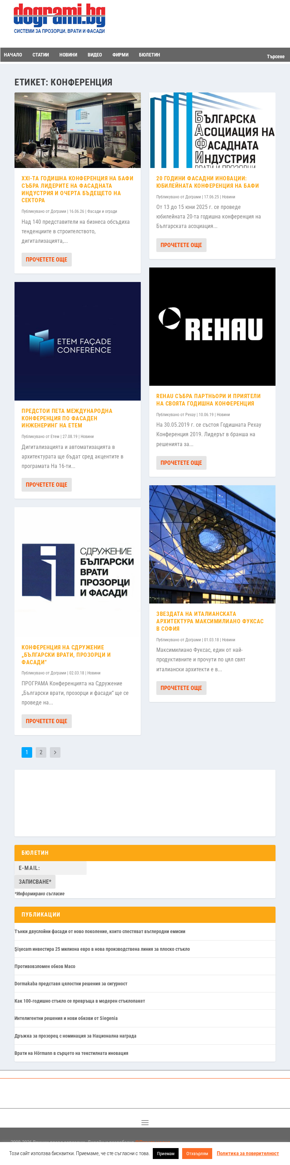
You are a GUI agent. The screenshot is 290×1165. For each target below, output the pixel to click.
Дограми (58, 211)
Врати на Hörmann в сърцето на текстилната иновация (71, 1053)
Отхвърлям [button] (197, 1153)
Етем (55, 436)
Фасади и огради (102, 211)
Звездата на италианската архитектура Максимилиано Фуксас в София (210, 621)
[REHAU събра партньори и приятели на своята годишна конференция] (212, 327)
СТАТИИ (41, 55)
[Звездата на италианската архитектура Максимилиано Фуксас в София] (212, 544)
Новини (87, 436)
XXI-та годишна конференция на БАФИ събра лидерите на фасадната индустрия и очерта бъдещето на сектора (77, 189)
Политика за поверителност (248, 1153)
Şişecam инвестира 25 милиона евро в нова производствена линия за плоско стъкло (102, 949)
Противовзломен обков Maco (44, 966)
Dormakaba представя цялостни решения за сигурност (70, 983)
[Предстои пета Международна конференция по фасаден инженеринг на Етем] (77, 341)
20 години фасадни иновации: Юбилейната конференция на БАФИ (207, 182)
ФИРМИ (120, 55)
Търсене (276, 56)
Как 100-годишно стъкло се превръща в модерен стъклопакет (79, 1001)
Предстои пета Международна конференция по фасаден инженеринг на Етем (67, 418)
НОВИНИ (68, 55)
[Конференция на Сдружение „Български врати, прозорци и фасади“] (77, 572)
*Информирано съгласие (39, 893)
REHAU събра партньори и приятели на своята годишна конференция (208, 400)
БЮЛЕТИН (149, 55)
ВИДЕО (95, 55)
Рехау (190, 414)
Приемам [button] (165, 1153)
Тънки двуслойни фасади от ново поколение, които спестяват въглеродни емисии (99, 931)
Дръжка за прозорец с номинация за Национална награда (75, 1036)
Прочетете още (46, 259)
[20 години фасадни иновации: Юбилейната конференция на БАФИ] (212, 130)
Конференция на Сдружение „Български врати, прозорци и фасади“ (66, 655)
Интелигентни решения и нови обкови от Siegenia (66, 1018)
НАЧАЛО (13, 55)
